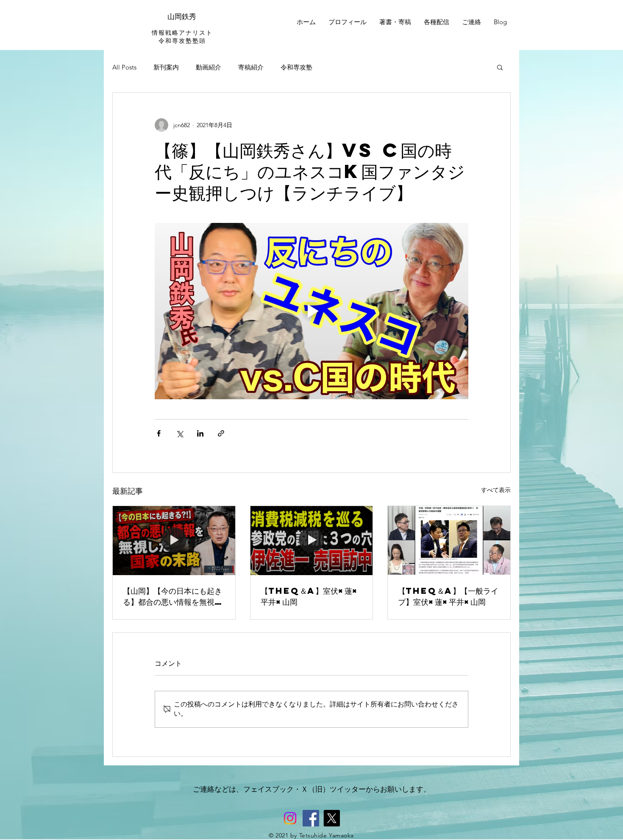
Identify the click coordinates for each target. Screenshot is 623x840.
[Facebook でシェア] (159, 433)
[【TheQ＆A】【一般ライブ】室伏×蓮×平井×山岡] (449, 540)
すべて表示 (496, 490)
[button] (500, 67)
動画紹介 (208, 67)
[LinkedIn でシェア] (200, 433)
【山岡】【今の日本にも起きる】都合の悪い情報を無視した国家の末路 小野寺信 (172, 596)
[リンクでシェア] (221, 433)
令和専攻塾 (296, 67)
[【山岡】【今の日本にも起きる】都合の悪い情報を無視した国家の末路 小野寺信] (174, 540)
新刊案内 (166, 67)
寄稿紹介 (251, 67)
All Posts (124, 67)
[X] (331, 818)
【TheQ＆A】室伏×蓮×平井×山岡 (310, 596)
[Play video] (311, 311)
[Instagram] (290, 818)
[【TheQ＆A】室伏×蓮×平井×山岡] (311, 540)
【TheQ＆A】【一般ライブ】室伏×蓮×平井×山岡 (448, 596)
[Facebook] (311, 818)
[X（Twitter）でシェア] (179, 433)
